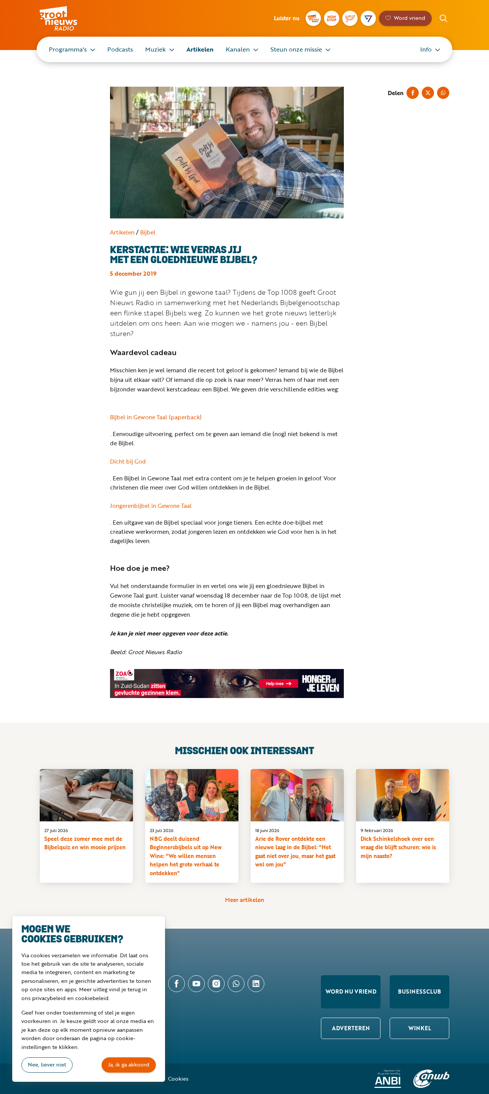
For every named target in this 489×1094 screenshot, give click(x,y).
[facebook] (176, 983)
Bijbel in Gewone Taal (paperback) (156, 417)
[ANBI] (387, 1079)
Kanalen (238, 49)
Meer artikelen (244, 899)
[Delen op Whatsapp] (443, 93)
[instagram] (216, 983)
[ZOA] (227, 683)
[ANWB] (431, 1079)
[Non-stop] (331, 18)
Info (426, 49)
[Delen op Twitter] (428, 93)
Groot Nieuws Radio (66, 18)
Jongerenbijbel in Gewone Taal (151, 505)
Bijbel (147, 232)
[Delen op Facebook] (412, 93)
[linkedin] (256, 983)
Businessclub (419, 991)
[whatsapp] (236, 983)
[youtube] (196, 983)
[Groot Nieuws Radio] (313, 18)
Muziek (155, 49)
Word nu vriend (350, 991)
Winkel (419, 1028)
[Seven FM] (368, 18)
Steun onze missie (296, 49)
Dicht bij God (128, 461)
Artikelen (200, 49)
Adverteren (351, 1028)
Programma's (68, 49)
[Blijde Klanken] (350, 18)
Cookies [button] (178, 1079)
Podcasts (120, 49)
